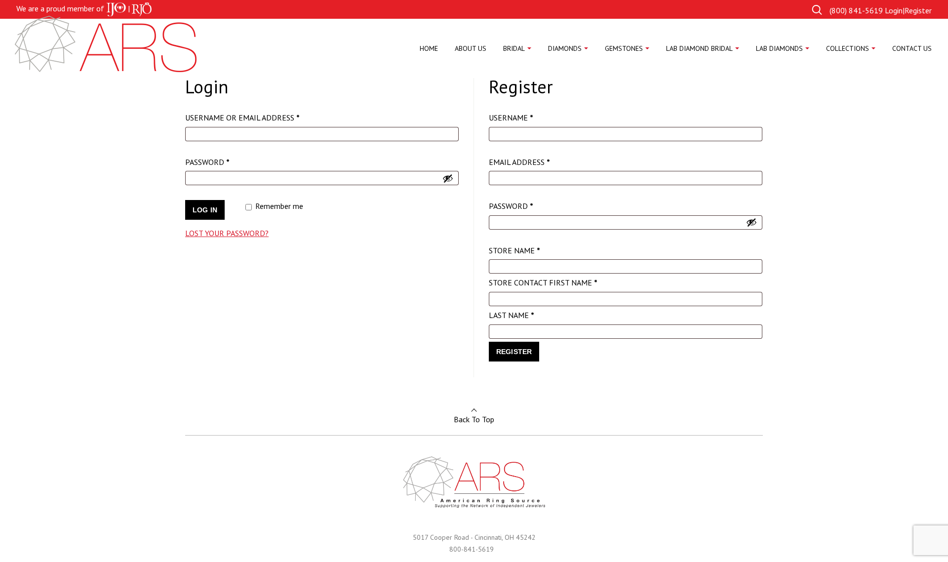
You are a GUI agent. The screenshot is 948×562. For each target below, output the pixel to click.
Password (225, 162)
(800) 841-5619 (856, 10)
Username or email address (260, 117)
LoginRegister (908, 10)
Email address (538, 162)
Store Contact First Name (543, 282)
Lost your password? (227, 233)
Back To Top (474, 419)
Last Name (511, 315)
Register (514, 352)
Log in (205, 210)
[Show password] (447, 178)
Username (529, 117)
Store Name (514, 250)
